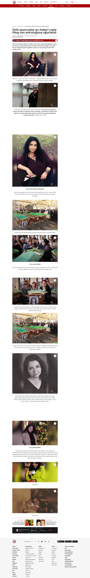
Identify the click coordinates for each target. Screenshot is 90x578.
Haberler (13, 26)
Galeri (53, 546)
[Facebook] (32, 541)
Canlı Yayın (15, 548)
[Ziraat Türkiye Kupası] (72, 2)
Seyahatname (29, 561)
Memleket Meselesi (30, 559)
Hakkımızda (68, 563)
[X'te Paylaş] (50, 36)
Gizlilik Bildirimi (69, 561)
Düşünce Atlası (29, 548)
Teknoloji (69, 5)
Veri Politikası (68, 554)
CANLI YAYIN (54, 1)
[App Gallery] (51, 530)
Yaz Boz (27, 550)
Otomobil (62, 5)
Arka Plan (27, 557)
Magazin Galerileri (20, 26)
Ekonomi (45, 5)
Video (13, 546)
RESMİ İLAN (46, 2)
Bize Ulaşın (68, 550)
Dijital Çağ (28, 572)
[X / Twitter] (35, 541)
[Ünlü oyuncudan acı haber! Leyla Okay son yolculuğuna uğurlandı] (35, 64)
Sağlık (14, 574)
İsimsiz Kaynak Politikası (71, 567)
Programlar (28, 546)
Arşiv (66, 557)
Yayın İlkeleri (68, 565)
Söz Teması (28, 567)
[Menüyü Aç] (76, 2)
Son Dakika (15, 555)
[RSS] (48, 541)
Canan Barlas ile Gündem (31, 555)
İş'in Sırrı (27, 570)
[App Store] (34, 530)
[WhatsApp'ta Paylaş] (53, 36)
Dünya (39, 5)
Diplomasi (28, 565)
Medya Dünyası (29, 568)
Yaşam (33, 5)
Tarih (13, 572)
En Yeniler (21, 5)
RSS (66, 548)
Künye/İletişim (69, 552)
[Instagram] (38, 541)
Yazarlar (14, 576)
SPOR (41, 2)
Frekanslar (68, 555)
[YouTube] (42, 541)
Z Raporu (27, 574)
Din (13, 570)
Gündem (28, 5)
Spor (56, 5)
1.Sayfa (27, 576)
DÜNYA (36, 2)
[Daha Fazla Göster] (56, 36)
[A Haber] (14, 2)
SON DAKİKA (19, 2)
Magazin (51, 5)
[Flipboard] (45, 541)
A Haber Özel (15, 550)
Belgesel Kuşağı (29, 563)
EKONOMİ (31, 2)
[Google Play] (43, 530)
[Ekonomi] (61, 2)
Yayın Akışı (68, 559)
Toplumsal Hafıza (29, 554)
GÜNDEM (25, 2)
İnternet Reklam (69, 546)
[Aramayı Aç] (74, 2)
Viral (13, 565)
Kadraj (27, 552)
